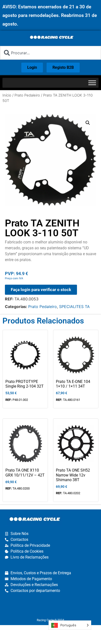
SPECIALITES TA (74, 306)
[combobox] (50, 53)
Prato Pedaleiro (27, 95)
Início (6, 95)
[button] (87, 122)
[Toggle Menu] (92, 82)
